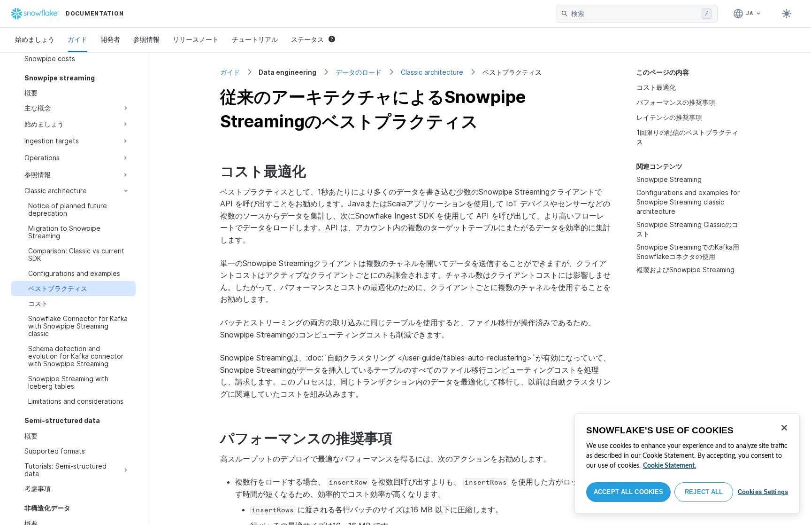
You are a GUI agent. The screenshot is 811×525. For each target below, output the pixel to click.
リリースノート (196, 39)
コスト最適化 (656, 87)
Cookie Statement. (669, 465)
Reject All (704, 491)
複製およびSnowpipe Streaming (685, 270)
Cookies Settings (763, 491)
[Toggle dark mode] (786, 13)
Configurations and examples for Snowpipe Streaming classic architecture (688, 201)
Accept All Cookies (628, 491)
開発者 (110, 39)
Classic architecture (432, 72)
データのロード (359, 72)
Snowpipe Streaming (669, 179)
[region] (687, 463)
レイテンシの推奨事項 (669, 117)
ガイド (77, 39)
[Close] (784, 427)
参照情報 (146, 39)
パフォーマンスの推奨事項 (675, 102)
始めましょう (34, 39)
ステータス (307, 39)
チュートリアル (255, 39)
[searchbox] (634, 13)
